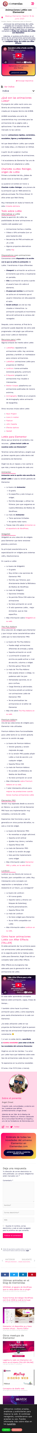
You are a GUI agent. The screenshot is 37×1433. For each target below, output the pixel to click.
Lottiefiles (10, 348)
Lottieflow (10, 361)
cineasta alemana (12, 206)
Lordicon (9, 368)
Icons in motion (12, 417)
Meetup (9, 21)
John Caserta (11, 424)
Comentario (8, 1180)
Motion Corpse (12, 386)
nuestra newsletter (10, 1043)
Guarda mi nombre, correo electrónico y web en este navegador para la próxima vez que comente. (17, 1228)
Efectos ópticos (12, 427)
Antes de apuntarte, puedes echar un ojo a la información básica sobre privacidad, (17, 1249)
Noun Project (11, 414)
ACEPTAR (6, 1429)
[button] (33, 91)
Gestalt (9, 431)
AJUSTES (11, 1424)
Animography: (11, 396)
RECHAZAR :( (16, 1429)
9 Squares (10, 375)
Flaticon (9, 421)
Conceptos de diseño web (13, 1389)
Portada (3, 21)
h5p (12, 250)
